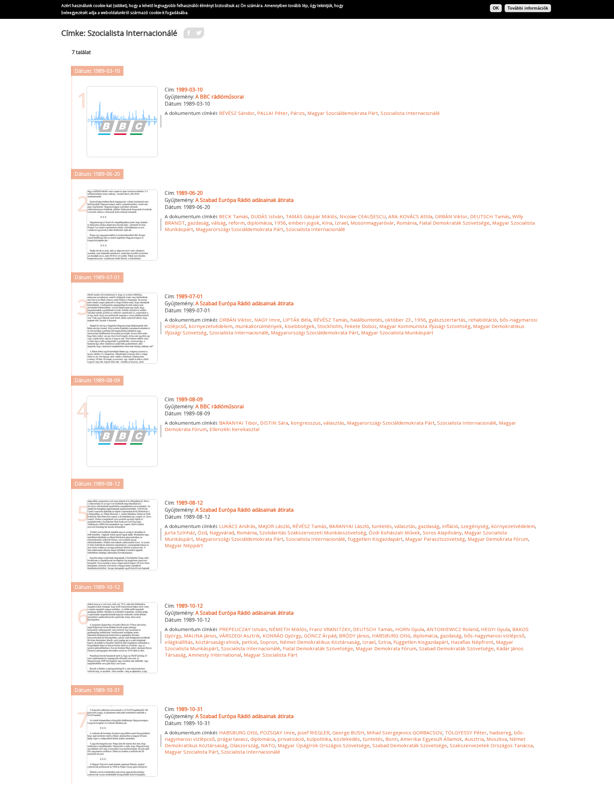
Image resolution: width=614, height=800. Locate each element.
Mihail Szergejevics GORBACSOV (404, 732)
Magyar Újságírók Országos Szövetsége (324, 745)
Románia (407, 223)
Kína (327, 223)
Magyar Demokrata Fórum (498, 539)
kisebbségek (300, 326)
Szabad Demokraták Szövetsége (456, 648)
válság (218, 223)
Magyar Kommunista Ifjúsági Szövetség (424, 326)
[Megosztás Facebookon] (189, 34)
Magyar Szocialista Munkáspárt (397, 332)
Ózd (202, 532)
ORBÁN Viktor (451, 216)
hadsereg (500, 732)
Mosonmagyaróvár (372, 223)
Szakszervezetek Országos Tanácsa (491, 745)
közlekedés (347, 739)
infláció (450, 526)
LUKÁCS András (237, 526)
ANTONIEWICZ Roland (452, 629)
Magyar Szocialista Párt (270, 655)
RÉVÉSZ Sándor (237, 113)
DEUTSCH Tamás (490, 216)
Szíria (384, 642)
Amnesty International (214, 655)
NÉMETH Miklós (288, 629)
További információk (528, 8)
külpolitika (319, 739)
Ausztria (474, 739)
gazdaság (198, 223)
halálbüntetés (366, 319)
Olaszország (244, 745)
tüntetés (382, 526)
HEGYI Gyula (495, 629)
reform (236, 223)
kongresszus (306, 423)
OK (496, 8)
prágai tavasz (232, 739)
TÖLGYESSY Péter (466, 732)
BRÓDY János (354, 635)
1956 (280, 223)
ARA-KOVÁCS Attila (410, 216)
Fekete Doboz (360, 326)
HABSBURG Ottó (391, 635)
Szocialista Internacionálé (410, 113)
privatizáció (291, 739)
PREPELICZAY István (242, 629)
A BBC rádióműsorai (219, 96)
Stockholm (329, 326)
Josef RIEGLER (313, 732)
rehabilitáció (482, 319)
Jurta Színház (180, 532)
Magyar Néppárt (184, 545)
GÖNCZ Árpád (320, 635)
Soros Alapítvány (442, 532)
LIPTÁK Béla (297, 319)
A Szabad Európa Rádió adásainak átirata (244, 200)
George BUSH (348, 732)
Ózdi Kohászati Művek (394, 532)
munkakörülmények (258, 326)
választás (333, 423)
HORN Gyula (409, 629)
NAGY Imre (267, 319)
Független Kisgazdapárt (375, 539)
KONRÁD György (282, 635)
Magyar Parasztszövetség (435, 539)
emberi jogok (303, 223)
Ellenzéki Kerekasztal (234, 429)
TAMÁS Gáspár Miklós (311, 216)
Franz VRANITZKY (329, 629)
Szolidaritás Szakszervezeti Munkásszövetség (312, 532)
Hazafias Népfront (472, 642)
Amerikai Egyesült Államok (431, 739)
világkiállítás (179, 642)
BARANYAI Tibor (238, 423)
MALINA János (200, 635)
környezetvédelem (210, 326)
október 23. (398, 319)
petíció (249, 642)
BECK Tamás (233, 216)
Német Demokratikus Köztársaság (320, 642)
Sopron (268, 642)
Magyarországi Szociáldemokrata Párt (239, 229)
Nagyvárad (221, 532)
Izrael (341, 223)
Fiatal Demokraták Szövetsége (454, 223)
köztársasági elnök (217, 642)
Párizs (297, 113)
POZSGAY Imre (277, 732)
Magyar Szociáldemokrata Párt (342, 113)
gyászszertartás (447, 319)
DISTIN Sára (274, 423)
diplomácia (259, 223)
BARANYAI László (349, 526)
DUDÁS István (267, 216)
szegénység (475, 526)
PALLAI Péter (272, 113)
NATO (268, 745)
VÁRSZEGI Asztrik (239, 635)
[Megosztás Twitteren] (199, 34)
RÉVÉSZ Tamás (330, 319)
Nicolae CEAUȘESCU (363, 216)
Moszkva (496, 739)
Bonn (391, 739)
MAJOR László (274, 526)
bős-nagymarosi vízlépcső (494, 635)
